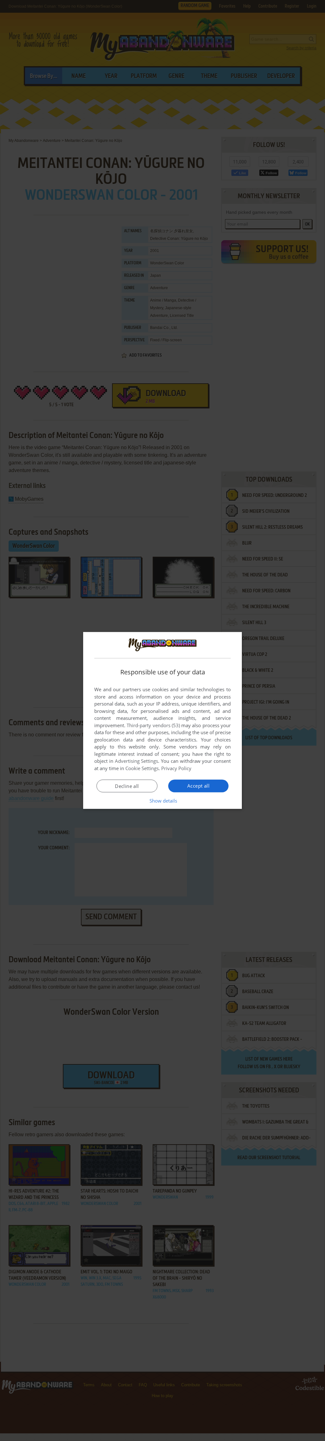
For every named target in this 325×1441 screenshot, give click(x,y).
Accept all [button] (198, 786)
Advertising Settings (136, 761)
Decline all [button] (127, 786)
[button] (162, 800)
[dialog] (162, 720)
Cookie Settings (142, 768)
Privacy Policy (176, 768)
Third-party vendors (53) (153, 725)
